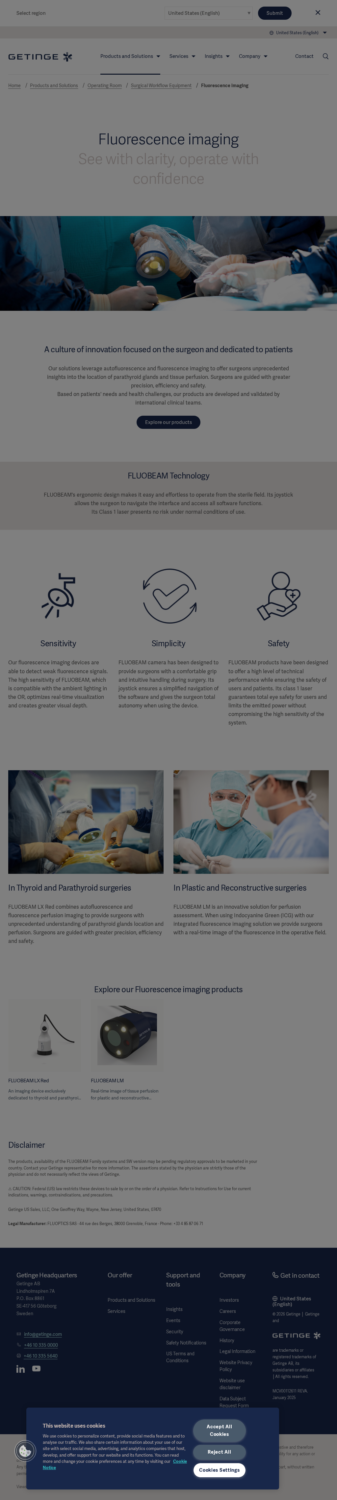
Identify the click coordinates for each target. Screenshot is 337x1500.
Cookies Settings (219, 1470)
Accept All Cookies (219, 1430)
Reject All (219, 1452)
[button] (25, 1451)
